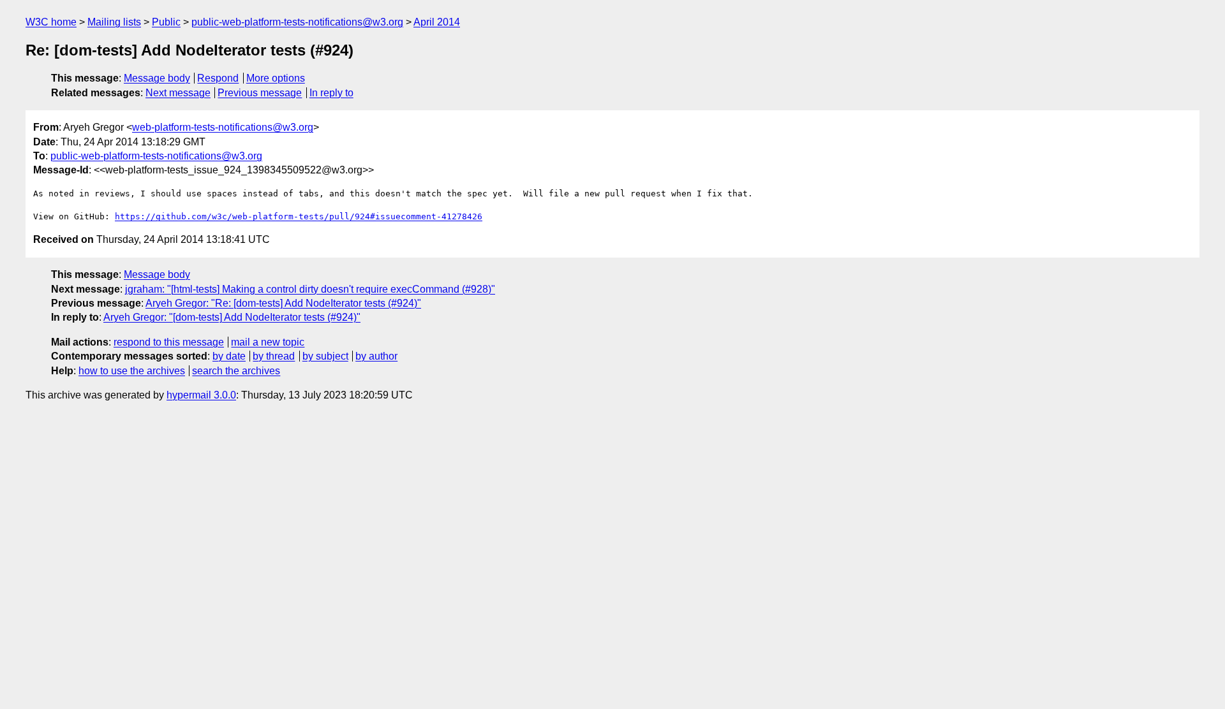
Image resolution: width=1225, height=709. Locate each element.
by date (229, 356)
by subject (325, 356)
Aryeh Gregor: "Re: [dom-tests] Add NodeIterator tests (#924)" (283, 303)
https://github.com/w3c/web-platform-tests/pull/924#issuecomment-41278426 (298, 216)
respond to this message (169, 342)
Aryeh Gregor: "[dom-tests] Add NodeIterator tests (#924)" (231, 317)
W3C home (51, 22)
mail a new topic (267, 342)
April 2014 (436, 22)
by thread (274, 356)
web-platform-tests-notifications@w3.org (222, 127)
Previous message (260, 92)
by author (376, 356)
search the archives (236, 370)
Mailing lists (114, 22)
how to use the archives (131, 370)
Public (166, 22)
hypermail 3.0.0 (201, 395)
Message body (157, 78)
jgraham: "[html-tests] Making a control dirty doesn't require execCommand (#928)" (310, 289)
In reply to (331, 92)
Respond (218, 78)
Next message (178, 92)
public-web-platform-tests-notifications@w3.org (297, 22)
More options (275, 78)
